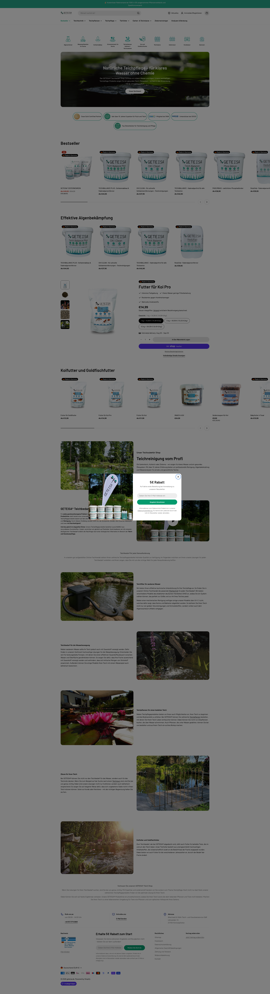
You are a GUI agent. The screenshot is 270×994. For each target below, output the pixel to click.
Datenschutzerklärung (145, 511)
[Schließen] (178, 477)
